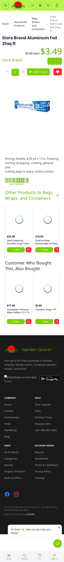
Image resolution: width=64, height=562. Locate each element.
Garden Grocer (37, 349)
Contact (8, 411)
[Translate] (40, 5)
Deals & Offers (13, 477)
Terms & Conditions (46, 465)
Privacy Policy (43, 471)
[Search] (33, 5)
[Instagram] (16, 494)
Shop (8, 559)
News (7, 423)
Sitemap (40, 477)
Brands (8, 465)
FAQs (38, 411)
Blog (7, 436)
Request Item (43, 423)
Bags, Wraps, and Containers (38, 24)
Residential (41, 458)
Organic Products (14, 471)
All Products (11, 452)
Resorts (39, 452)
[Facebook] (7, 494)
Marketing (10, 430)
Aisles (5, 23)
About (7, 404)
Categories (10, 458)
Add (17, 249)
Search (24, 559)
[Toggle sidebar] (5, 5)
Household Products (20, 23)
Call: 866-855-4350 (46, 430)
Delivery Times (43, 417)
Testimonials (11, 417)
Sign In (54, 559)
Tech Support (43, 404)
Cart (39, 558)
